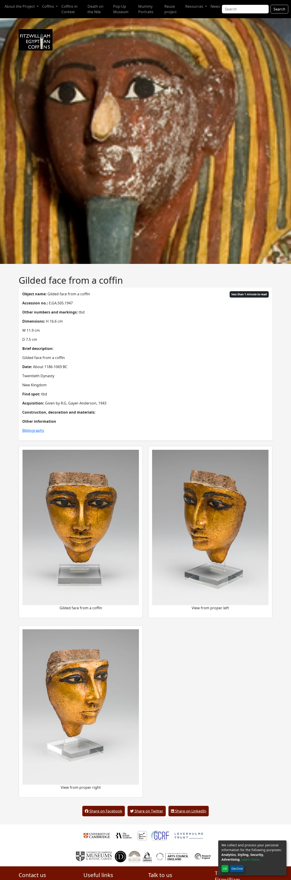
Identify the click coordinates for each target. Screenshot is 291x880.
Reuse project (170, 9)
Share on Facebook (105, 811)
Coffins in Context (69, 9)
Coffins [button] (48, 6)
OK (225, 868)
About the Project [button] (20, 6)
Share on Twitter (148, 811)
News (215, 6)
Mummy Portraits (145, 9)
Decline (237, 868)
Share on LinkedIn (190, 811)
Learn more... (251, 859)
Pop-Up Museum (120, 9)
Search (279, 9)
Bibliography (33, 430)
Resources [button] (194, 6)
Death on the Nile (95, 9)
